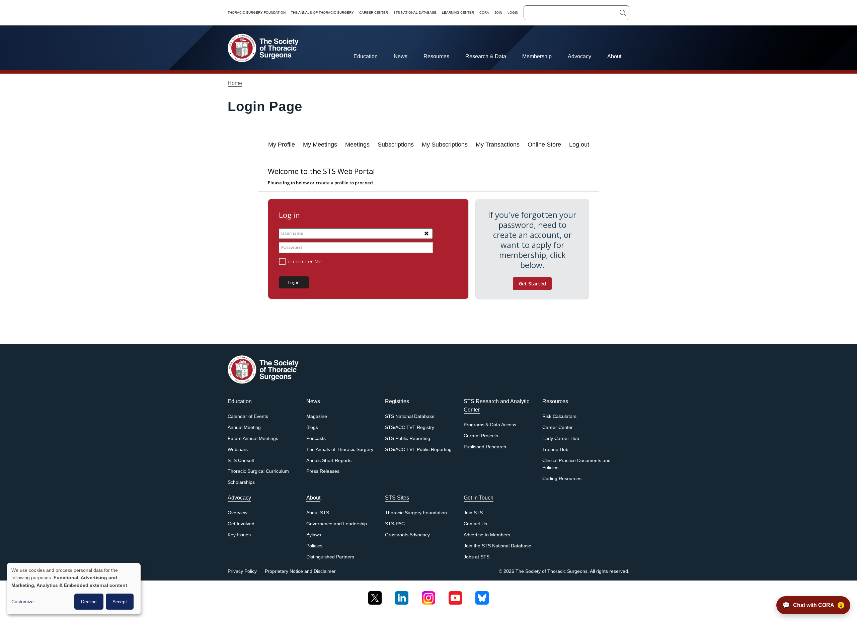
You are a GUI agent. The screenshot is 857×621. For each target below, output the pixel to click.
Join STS (473, 512)
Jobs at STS (476, 556)
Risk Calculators (559, 416)
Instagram (428, 595)
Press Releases (322, 471)
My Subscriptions (445, 144)
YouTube (455, 595)
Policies (314, 545)
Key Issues (239, 534)
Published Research (485, 446)
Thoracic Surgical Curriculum (258, 471)
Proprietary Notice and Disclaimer (300, 571)
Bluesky (482, 595)
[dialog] (74, 588)
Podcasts (316, 438)
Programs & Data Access (490, 424)
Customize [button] (22, 601)
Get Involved (241, 523)
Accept (119, 601)
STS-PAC (395, 523)
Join (498, 12)
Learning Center (458, 12)
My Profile (281, 144)
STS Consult (241, 460)
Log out (579, 144)
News (400, 56)
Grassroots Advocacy (407, 534)
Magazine (316, 416)
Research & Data (485, 56)
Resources (436, 56)
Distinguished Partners (330, 556)
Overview (237, 512)
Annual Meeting (244, 427)
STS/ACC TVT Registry (409, 427)
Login (513, 12)
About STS (317, 512)
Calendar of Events (248, 416)
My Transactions (498, 144)
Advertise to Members (487, 534)
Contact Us (475, 523)
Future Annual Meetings (253, 438)
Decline (89, 601)
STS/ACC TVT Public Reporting (418, 449)
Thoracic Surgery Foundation (257, 12)
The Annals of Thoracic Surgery (322, 12)
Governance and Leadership (336, 523)
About (614, 56)
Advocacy (579, 56)
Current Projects (481, 435)
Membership (537, 56)
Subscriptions (396, 144)
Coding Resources (561, 478)
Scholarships (241, 482)
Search (623, 13)
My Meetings (320, 144)
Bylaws (313, 534)
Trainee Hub (555, 449)
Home (235, 83)
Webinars (238, 449)
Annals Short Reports (329, 460)
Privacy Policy (242, 571)
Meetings (357, 144)
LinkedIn (401, 595)
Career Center (373, 12)
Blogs (312, 427)
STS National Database (415, 12)
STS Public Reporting (407, 438)
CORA (484, 12)
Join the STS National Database (497, 545)
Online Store (544, 144)
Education (366, 56)
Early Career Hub (560, 438)
